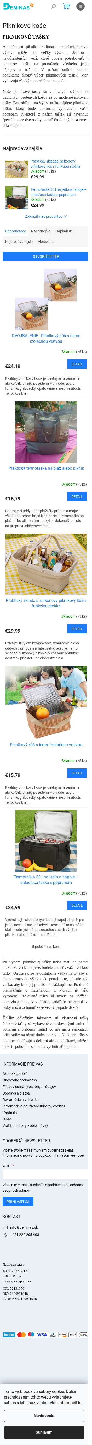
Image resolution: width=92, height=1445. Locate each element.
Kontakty (10, 1113)
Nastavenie (44, 1415)
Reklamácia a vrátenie (20, 1100)
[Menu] (80, 6)
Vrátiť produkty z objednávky (25, 1126)
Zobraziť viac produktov (43, 216)
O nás (7, 1119)
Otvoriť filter (46, 256)
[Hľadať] (54, 6)
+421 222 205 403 (24, 1235)
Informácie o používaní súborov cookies (34, 1106)
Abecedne (45, 242)
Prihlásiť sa (18, 1202)
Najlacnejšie (40, 231)
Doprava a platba (16, 1093)
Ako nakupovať (15, 1073)
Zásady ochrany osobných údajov (29, 1087)
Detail (77, 364)
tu (80, 1402)
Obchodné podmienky (20, 1080)
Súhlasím (44, 1432)
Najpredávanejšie (18, 242)
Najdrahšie (64, 231)
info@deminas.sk (24, 1227)
